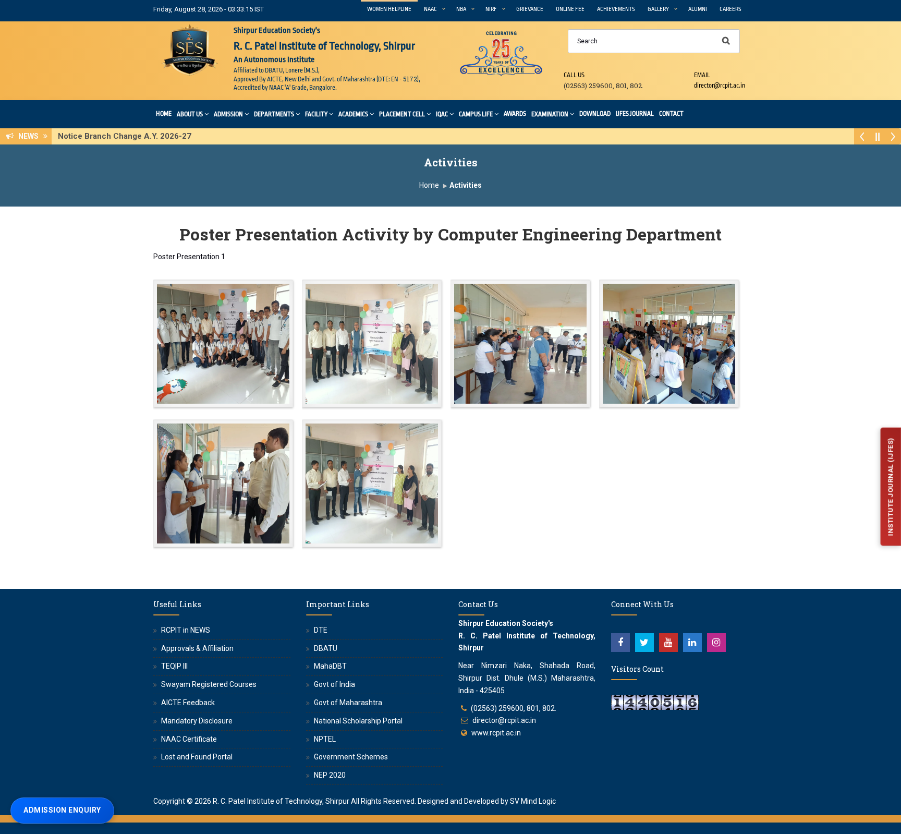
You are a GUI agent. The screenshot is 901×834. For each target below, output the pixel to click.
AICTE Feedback (188, 702)
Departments (274, 114)
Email (702, 75)
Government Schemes (351, 757)
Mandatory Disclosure (197, 721)
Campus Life (476, 114)
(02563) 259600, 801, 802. (513, 708)
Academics (353, 114)
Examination (549, 114)
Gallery (658, 9)
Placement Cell (402, 114)
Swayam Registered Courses (209, 684)
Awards (515, 113)
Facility (316, 114)
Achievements (616, 9)
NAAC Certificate (189, 739)
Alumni (697, 9)
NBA (461, 9)
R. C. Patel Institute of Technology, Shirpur (281, 801)
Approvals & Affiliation (197, 648)
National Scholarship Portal (358, 721)
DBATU (325, 648)
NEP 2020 (330, 775)
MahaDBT (330, 666)
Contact (671, 113)
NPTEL (325, 739)
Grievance (529, 9)
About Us (190, 114)
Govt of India (334, 684)
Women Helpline (389, 9)
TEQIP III (174, 666)
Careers (730, 9)
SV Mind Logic (533, 801)
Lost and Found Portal (197, 757)
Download (595, 113)
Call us (574, 75)
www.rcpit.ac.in (496, 733)
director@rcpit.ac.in (504, 720)
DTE (320, 630)
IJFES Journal (635, 113)
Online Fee (570, 9)
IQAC (442, 114)
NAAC (430, 9)
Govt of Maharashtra (348, 702)
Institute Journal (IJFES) (890, 487)
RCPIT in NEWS (185, 630)
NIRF (491, 9)
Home (164, 113)
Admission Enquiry (62, 810)
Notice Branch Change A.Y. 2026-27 (128, 136)
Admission (228, 114)
